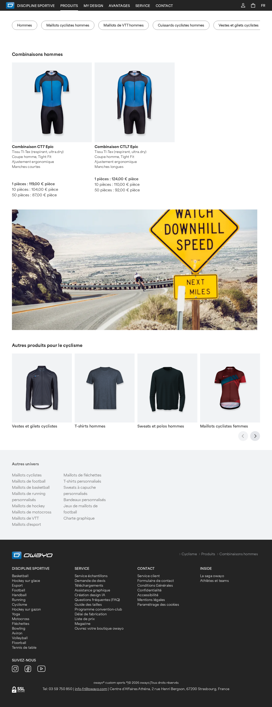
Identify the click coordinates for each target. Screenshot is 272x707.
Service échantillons (91, 576)
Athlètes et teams (214, 581)
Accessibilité (147, 595)
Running (18, 600)
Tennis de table (24, 648)
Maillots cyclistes (27, 475)
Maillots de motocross (31, 512)
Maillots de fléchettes (82, 475)
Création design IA (90, 595)
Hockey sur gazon (26, 609)
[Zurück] (243, 436)
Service (142, 6)
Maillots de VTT (25, 518)
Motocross (20, 619)
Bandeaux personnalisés (85, 500)
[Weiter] (255, 436)
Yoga (16, 614)
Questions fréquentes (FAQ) (97, 600)
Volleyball (20, 638)
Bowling (18, 628)
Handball (19, 595)
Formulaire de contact (155, 581)
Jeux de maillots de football (81, 509)
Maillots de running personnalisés (28, 497)
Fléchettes (20, 624)
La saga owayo (212, 576)
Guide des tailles (88, 605)
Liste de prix (85, 619)
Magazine (82, 624)
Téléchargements (89, 585)
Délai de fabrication (91, 614)
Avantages (119, 6)
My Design (93, 6)
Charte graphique (79, 518)
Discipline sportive (36, 6)
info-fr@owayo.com (91, 689)
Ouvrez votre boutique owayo (99, 628)
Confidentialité (149, 590)
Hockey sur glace (26, 581)
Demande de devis (90, 581)
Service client (148, 576)
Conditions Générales (155, 585)
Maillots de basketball (31, 487)
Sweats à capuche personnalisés (80, 490)
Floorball (19, 643)
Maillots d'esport (26, 524)
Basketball (20, 576)
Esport (17, 585)
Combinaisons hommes (37, 54)
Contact (164, 6)
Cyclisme (189, 554)
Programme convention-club (98, 609)
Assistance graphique (92, 590)
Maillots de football (28, 481)
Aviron (17, 633)
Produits (69, 6)
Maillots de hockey (28, 506)
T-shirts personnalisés (82, 481)
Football (18, 590)
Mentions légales (151, 600)
